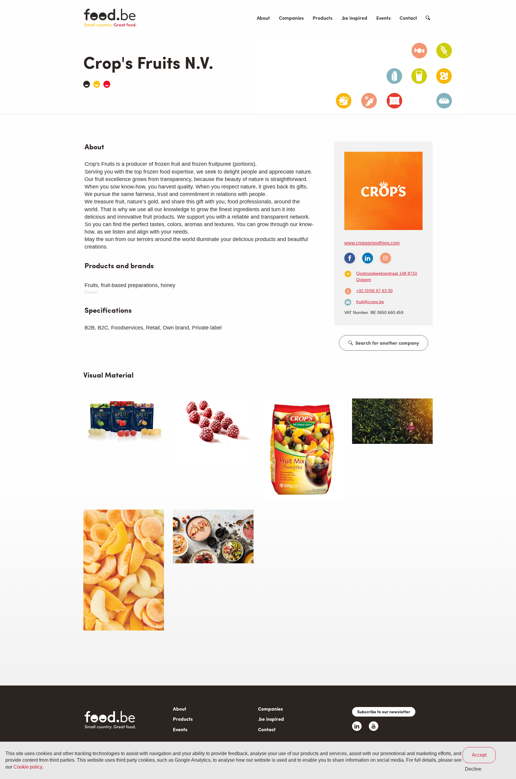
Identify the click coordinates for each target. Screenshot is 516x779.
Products (322, 17)
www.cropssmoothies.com (372, 243)
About (263, 17)
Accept (479, 754)
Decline (473, 769)
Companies (291, 17)
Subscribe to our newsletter (383, 711)
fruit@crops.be (370, 301)
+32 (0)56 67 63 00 (374, 290)
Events (383, 17)
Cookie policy (27, 766)
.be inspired (354, 17)
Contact (408, 17)
